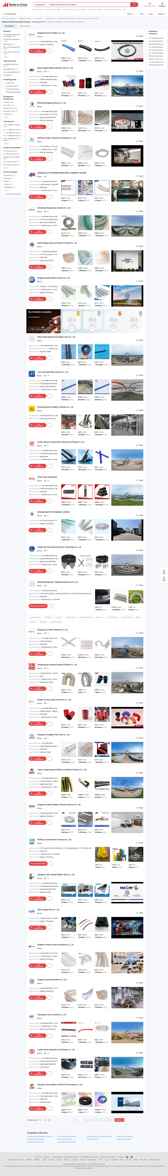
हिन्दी (121, 1160)
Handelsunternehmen (11, 65)
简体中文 (29, 1160)
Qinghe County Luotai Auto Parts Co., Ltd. (54, 699)
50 (49, 1120)
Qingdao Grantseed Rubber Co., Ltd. (52, 979)
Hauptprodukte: (34, 41)
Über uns (38, 1157)
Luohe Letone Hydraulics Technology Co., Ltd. (56, 1049)
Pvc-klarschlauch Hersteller (158, 62)
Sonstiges (8, 75)
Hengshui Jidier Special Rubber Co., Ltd (56, 874)
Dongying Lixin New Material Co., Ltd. (52, 629)
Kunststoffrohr (35, 617)
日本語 (44, 1160)
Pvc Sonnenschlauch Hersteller (66, 1136)
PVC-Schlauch (112, 617)
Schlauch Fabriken (92, 1139)
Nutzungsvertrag (57, 1157)
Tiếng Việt (143, 1160)
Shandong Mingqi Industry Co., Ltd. (54, 208)
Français (51, 1160)
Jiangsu (7, 184)
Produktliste (9, 26)
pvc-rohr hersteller (67, 9)
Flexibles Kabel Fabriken (124, 1139)
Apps (151, 14)
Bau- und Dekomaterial (11, 48)
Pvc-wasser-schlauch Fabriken (66, 1142)
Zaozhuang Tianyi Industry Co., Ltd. (51, 1014)
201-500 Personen (11, 162)
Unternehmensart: (35, 76)
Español (59, 1160)
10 (40, 1120)
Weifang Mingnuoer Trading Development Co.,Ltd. (57, 582)
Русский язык (91, 1160)
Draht (138, 617)
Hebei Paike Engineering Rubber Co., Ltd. (56, 337)
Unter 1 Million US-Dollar (11, 126)
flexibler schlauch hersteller (112, 9)
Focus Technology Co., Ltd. (82, 1164)
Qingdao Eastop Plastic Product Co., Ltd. (53, 278)
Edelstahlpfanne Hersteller (35, 1139)
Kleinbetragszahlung (13, 92)
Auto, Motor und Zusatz (11, 53)
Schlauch (43, 622)
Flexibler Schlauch (86, 617)
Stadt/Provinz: (34, 44)
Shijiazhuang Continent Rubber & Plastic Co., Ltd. (57, 664)
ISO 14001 (8, 105)
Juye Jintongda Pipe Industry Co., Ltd (52, 372)
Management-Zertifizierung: (38, 348)
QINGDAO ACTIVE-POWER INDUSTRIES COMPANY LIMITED (61, 173)
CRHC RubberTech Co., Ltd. (48, 909)
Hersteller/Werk (11, 69)
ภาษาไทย (128, 1160)
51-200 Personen (11, 154)
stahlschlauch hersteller (95, 9)
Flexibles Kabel (55, 622)
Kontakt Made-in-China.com (89, 1157)
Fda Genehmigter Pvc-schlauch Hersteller (99, 1136)
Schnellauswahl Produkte (108, 1157)
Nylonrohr (99, 617)
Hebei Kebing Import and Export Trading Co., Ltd (57, 243)
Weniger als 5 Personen (11, 158)
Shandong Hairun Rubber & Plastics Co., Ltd (55, 407)
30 (44, 1120)
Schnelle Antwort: (35, 85)
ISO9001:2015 (10, 108)
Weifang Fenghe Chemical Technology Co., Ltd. (56, 138)
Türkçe (136, 1160)
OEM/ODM (10, 83)
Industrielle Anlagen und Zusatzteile (11, 35)
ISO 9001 (8, 102)
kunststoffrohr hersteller (53, 9)
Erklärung (46, 1157)
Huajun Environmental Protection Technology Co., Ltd (59, 547)
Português (74, 1160)
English (22, 1160)
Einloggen (162, 6)
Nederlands (114, 1160)
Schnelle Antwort (12, 86)
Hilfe (141, 14)
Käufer (129, 14)
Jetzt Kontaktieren (38, 51)
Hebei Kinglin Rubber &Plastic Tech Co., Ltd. (55, 68)
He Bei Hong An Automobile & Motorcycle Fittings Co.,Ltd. (61, 442)
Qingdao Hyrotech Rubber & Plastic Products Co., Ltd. (59, 804)
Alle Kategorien (10, 14)
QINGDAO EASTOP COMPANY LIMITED (53, 512)
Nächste (118, 1120)
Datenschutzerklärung (71, 1157)
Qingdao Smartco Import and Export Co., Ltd (55, 944)
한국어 (100, 1160)
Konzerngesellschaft (11, 72)
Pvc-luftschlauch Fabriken (35, 1142)
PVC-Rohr (48, 617)
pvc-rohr (58, 617)
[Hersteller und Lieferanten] (14, 4)
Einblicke (121, 1157)
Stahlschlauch (70, 617)
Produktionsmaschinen (11, 40)
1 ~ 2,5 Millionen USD (12, 132)
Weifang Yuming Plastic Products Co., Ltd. (54, 839)
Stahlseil (33, 622)
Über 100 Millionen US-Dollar (11, 139)
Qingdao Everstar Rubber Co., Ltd (51, 33)
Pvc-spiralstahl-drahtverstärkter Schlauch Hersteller (41, 1136)
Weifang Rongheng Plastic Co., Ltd (51, 103)
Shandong (9, 175)
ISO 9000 (8, 114)
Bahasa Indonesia (154, 1160)
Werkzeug (9, 44)
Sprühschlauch (126, 617)
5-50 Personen (10, 151)
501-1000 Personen (11, 165)
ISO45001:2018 (10, 111)
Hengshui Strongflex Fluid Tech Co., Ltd (53, 734)
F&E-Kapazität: (34, 82)
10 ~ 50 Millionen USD (12, 135)
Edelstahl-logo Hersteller (64, 1139)
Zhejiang (8, 178)
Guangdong (9, 187)
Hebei (7, 181)
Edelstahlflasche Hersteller (125, 1136)
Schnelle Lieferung (12, 89)
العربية (107, 1160)
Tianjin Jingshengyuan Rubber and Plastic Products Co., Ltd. (62, 769)
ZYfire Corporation (47, 477)
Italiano (82, 1160)
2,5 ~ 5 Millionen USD (12, 129)
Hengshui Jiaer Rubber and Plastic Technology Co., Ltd (59, 1084)
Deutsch (66, 1160)
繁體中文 (37, 1160)
